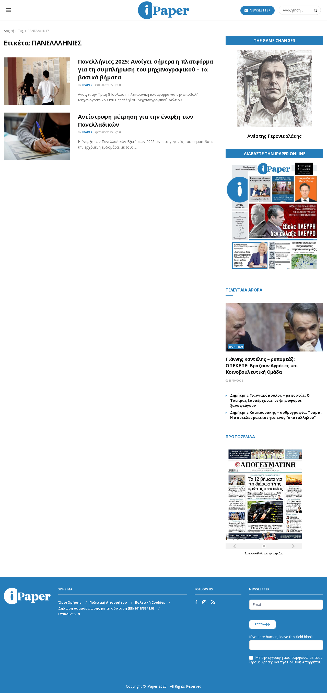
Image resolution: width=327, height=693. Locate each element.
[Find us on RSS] (213, 602)
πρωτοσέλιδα (256, 553)
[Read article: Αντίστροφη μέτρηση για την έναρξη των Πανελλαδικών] (37, 136)
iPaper (87, 85)
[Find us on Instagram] (204, 602)
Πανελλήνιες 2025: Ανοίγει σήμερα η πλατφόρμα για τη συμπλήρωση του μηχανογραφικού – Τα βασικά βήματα (145, 69)
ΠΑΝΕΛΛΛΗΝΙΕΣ (39, 31)
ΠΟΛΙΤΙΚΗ (236, 346)
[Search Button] (316, 10)
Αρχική (9, 31)
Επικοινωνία (69, 614)
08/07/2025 (105, 85)
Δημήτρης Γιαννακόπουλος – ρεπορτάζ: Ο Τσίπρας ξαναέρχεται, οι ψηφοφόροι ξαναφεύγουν (270, 400)
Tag (21, 31)
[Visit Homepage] (163, 10)
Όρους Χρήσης (261, 662)
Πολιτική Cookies (150, 602)
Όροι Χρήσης (69, 602)
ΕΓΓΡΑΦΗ (262, 624)
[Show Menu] (8, 10)
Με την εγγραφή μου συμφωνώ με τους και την (285, 659)
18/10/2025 (235, 380)
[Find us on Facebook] (196, 602)
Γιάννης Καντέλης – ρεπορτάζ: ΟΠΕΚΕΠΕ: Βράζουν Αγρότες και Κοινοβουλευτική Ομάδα (262, 365)
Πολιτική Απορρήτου (108, 602)
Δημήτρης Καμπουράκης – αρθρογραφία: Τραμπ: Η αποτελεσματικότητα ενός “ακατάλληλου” (276, 415)
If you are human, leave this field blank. (281, 636)
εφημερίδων (276, 553)
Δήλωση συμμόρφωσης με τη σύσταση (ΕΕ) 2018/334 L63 (106, 608)
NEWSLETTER (260, 10)
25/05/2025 (105, 132)
